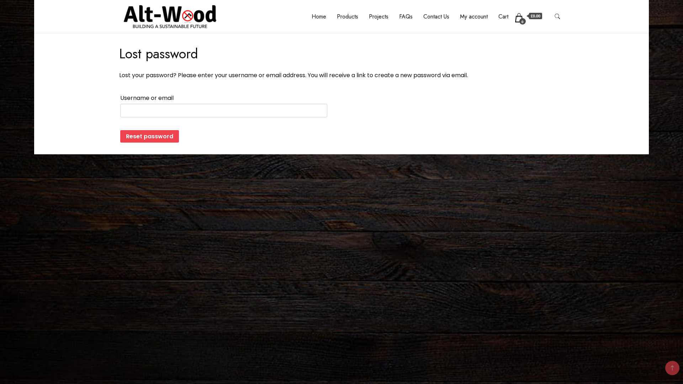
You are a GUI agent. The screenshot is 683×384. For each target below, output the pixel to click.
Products (347, 16)
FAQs (406, 16)
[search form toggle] (557, 16)
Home (319, 16)
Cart (503, 16)
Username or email (147, 98)
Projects (378, 16)
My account (474, 16)
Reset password (149, 136)
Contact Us (436, 16)
